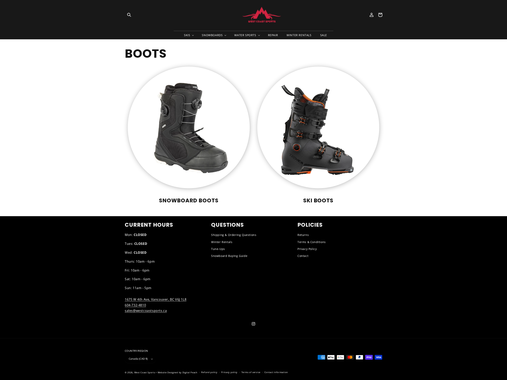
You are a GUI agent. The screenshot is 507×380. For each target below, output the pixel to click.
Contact (302, 256)
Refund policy (209, 372)
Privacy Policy (307, 249)
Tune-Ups (218, 249)
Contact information (276, 372)
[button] (129, 14)
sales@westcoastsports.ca (146, 310)
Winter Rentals (221, 242)
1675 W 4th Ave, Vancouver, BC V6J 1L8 (155, 299)
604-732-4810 (135, 305)
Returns (303, 235)
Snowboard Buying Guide (229, 256)
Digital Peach (189, 372)
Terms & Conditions (311, 242)
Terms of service (250, 372)
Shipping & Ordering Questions (233, 235)
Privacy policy (229, 372)
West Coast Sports (144, 372)
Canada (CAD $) (138, 358)
